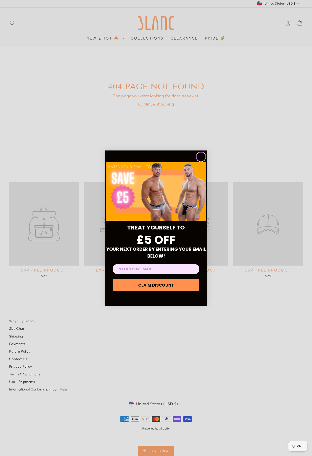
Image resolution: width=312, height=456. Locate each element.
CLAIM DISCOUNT (156, 285)
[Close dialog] (201, 156)
